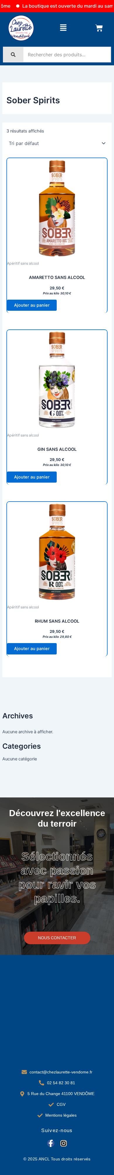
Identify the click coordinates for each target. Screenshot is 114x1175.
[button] (63, 28)
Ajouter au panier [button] (32, 305)
